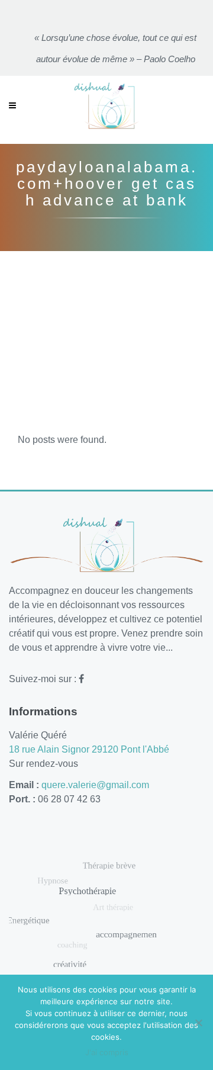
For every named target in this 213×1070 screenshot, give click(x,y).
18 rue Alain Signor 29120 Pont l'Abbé (89, 749)
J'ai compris (106, 1052)
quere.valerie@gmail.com (95, 785)
